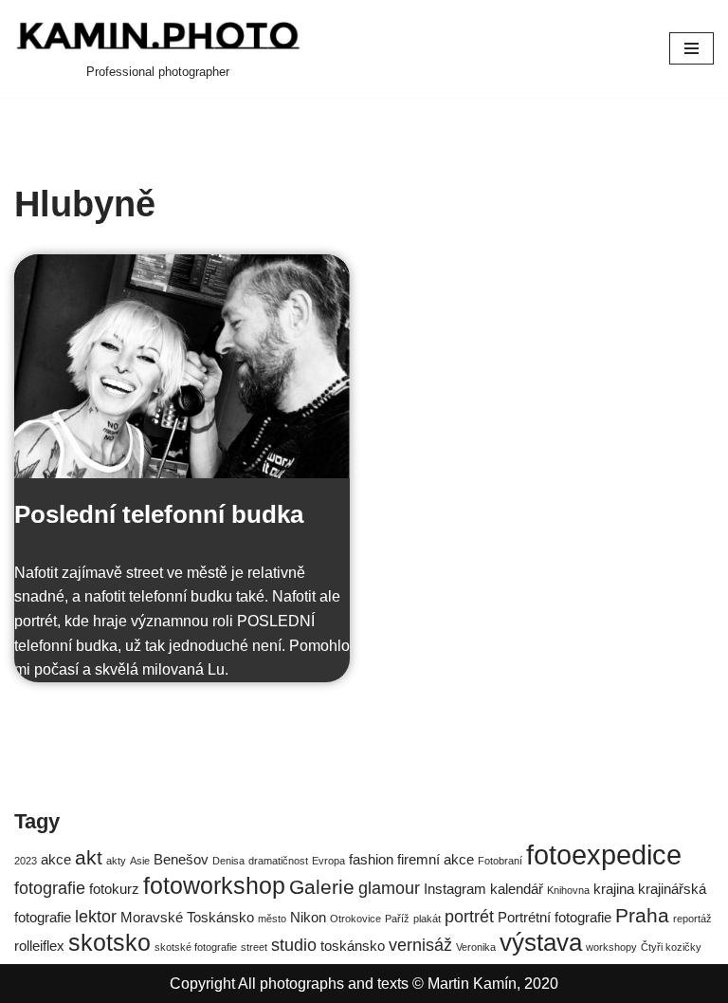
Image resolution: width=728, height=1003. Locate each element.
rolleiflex (39, 946)
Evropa (328, 860)
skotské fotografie (196, 947)
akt (88, 857)
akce (56, 859)
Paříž (397, 918)
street (254, 947)
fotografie (49, 888)
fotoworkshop (214, 886)
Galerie (322, 887)
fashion (371, 859)
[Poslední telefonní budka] (182, 366)
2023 (25, 860)
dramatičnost (278, 860)
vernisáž (420, 945)
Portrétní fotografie (554, 917)
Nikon (308, 917)
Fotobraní (500, 860)
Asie (140, 860)
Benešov (181, 859)
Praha (642, 915)
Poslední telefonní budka (158, 514)
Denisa (228, 860)
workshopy (611, 947)
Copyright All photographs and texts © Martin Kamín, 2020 (364, 983)
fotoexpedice (604, 854)
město (272, 918)
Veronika (476, 947)
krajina (613, 889)
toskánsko (352, 946)
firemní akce (435, 859)
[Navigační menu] (691, 48)
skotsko (109, 943)
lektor (96, 916)
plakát (427, 918)
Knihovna (568, 890)
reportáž (692, 918)
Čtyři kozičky (671, 947)
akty (116, 860)
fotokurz (114, 889)
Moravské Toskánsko (187, 917)
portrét (469, 916)
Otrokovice (355, 918)
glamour (389, 888)
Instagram (455, 889)
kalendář (516, 889)
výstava (541, 942)
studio (294, 945)
